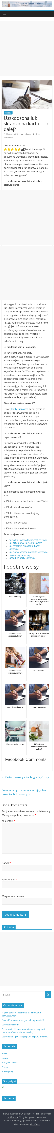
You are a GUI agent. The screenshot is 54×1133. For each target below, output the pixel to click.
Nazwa (6, 863)
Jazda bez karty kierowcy (22, 557)
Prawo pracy (7, 1071)
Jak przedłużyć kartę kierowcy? (25, 542)
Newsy (5, 1058)
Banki (4, 1053)
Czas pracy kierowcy (19, 555)
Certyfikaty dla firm (10, 1024)
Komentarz (8, 820)
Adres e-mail (9, 879)
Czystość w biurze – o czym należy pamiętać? (23, 1020)
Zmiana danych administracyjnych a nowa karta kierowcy (24, 792)
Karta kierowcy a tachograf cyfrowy (28, 540)
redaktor (28, 134)
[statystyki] (3, 1087)
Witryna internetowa (13, 896)
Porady (8, 113)
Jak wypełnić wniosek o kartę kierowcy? (24, 547)
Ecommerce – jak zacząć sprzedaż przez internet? (25, 1036)
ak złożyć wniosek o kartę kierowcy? (29, 552)
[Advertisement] (27, 48)
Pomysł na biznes (10, 1062)
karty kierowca (19, 409)
